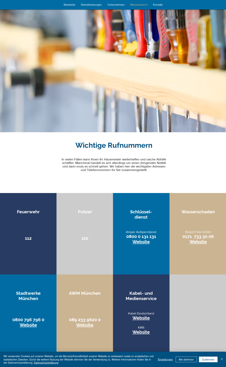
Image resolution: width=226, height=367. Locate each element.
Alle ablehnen (186, 359)
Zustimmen (208, 359)
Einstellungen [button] (165, 359)
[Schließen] (222, 359)
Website (141, 241)
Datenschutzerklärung (46, 362)
